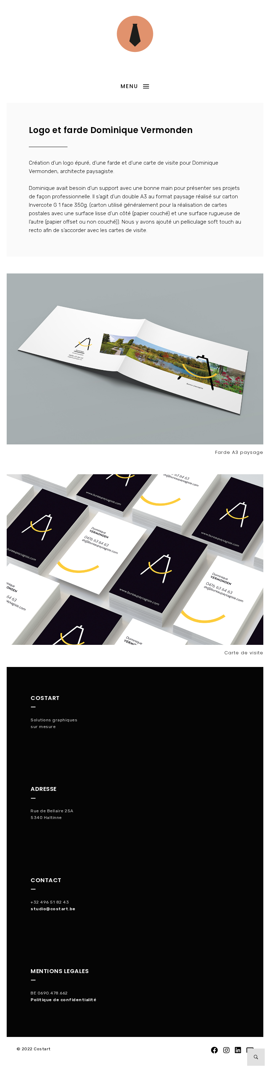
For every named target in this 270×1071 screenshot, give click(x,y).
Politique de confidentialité (63, 999)
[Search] (256, 1057)
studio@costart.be (53, 908)
